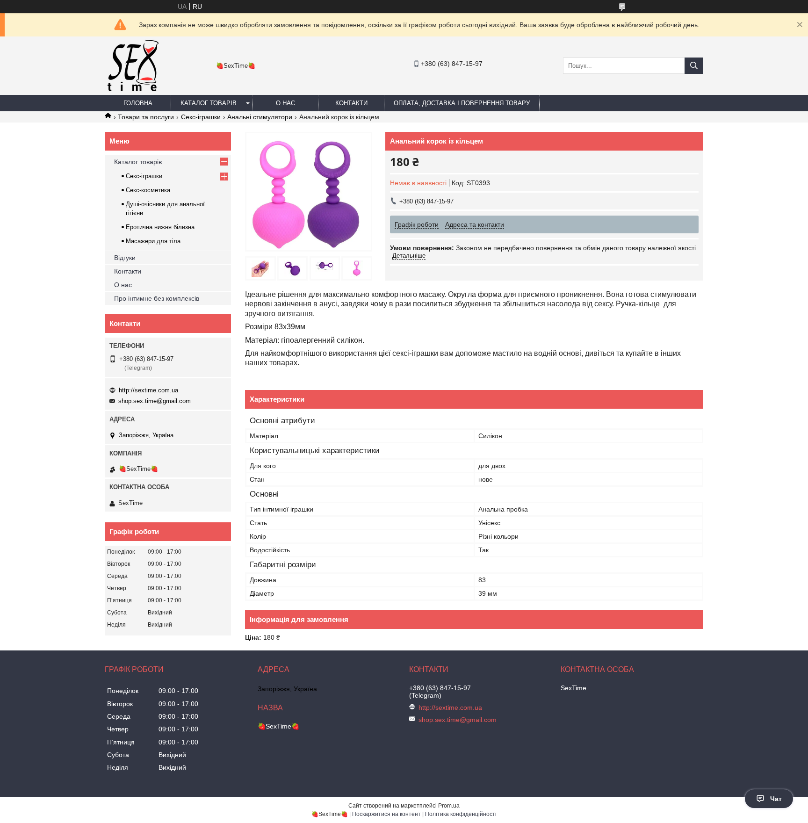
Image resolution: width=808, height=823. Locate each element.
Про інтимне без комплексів (156, 298)
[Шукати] (694, 66)
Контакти (351, 103)
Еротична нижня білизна (160, 227)
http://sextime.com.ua (148, 390)
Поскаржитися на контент (386, 814)
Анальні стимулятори (259, 117)
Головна (137, 103)
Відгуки (125, 257)
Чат (776, 798)
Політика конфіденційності (461, 814)
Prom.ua (449, 805)
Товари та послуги (146, 117)
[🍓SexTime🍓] (132, 90)
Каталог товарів (208, 103)
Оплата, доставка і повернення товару (462, 103)
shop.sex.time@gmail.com (154, 400)
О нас (285, 103)
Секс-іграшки (201, 117)
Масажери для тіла (153, 241)
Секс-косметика (148, 190)
